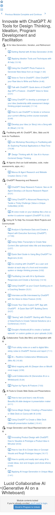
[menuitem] (1, 6)
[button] (1, 2)
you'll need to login (39, 503)
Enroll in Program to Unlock (27, 507)
